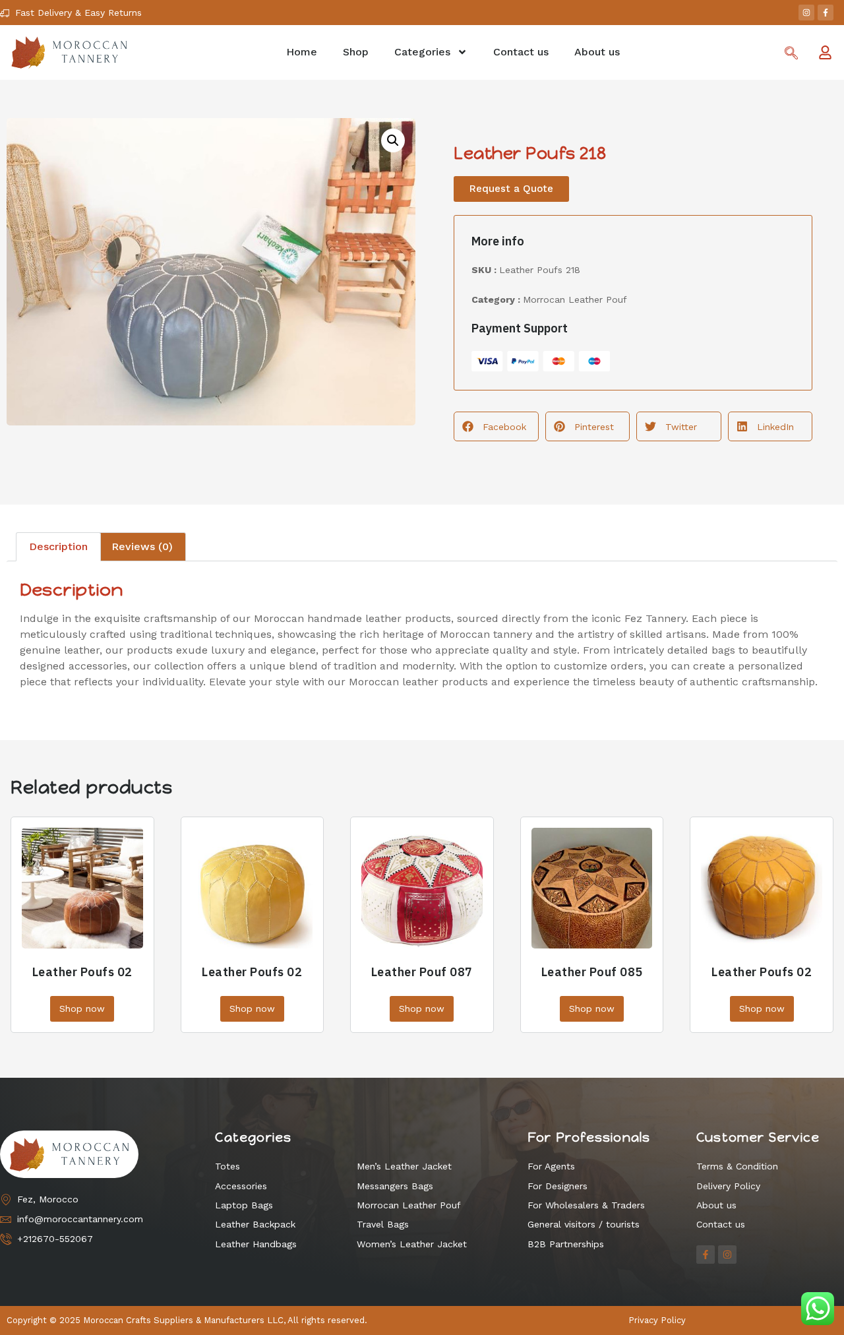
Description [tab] (58, 546)
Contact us (521, 52)
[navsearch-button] (791, 54)
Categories (422, 52)
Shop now (82, 1008)
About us (597, 52)
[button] (393, 140)
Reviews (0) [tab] (142, 546)
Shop (356, 52)
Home (301, 52)
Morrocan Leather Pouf (575, 299)
